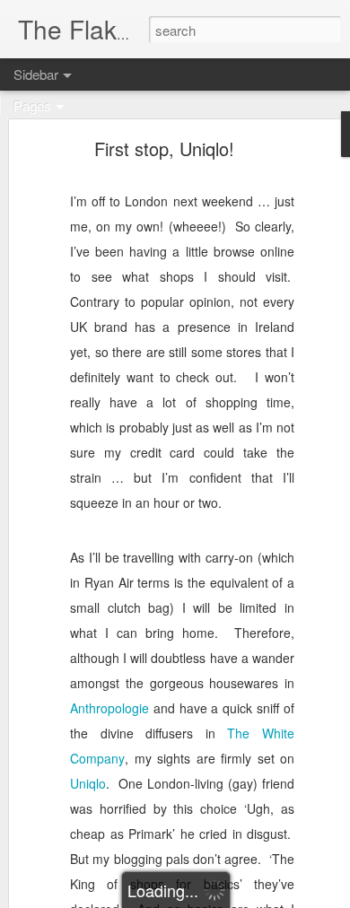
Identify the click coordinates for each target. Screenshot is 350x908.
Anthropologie (109, 708)
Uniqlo (88, 783)
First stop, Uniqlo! (164, 148)
